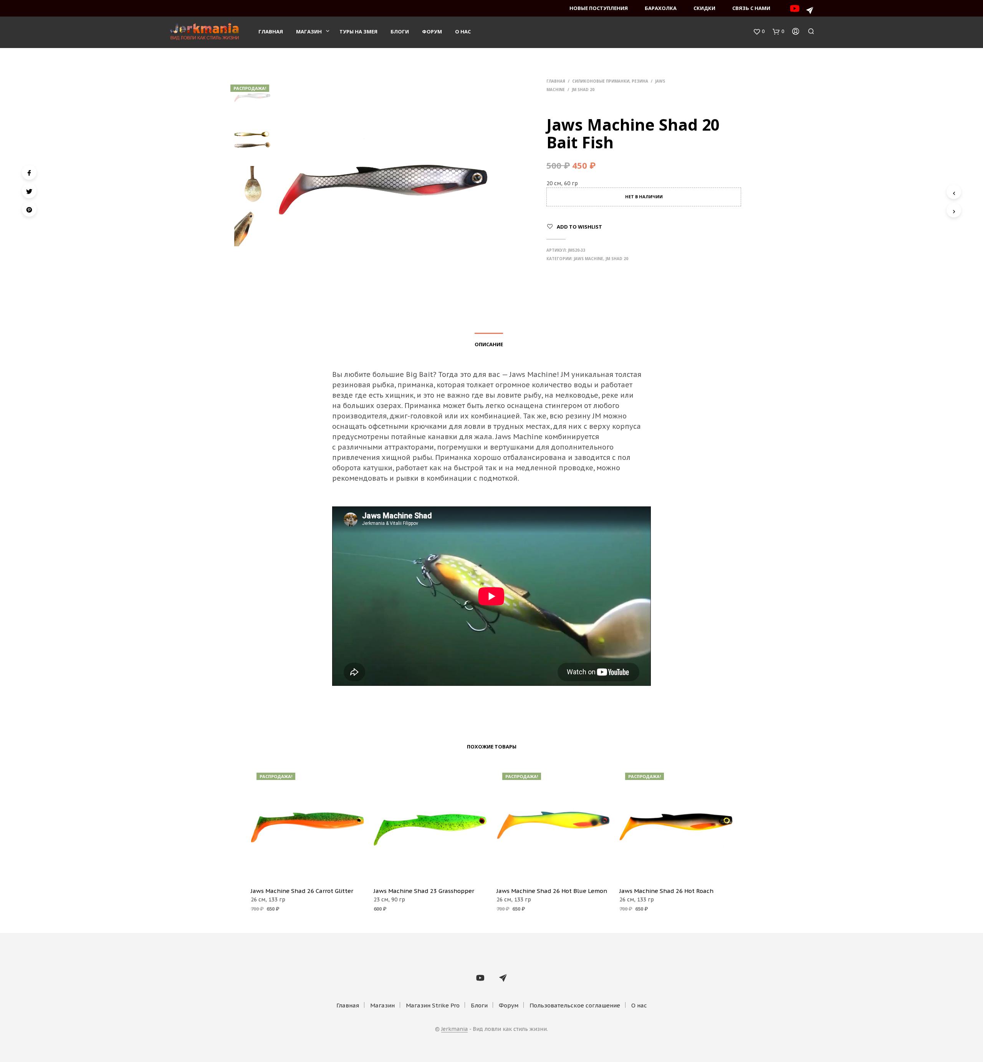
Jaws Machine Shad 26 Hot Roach (666, 890)
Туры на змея (358, 31)
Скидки (704, 8)
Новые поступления (598, 8)
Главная (270, 31)
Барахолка (661, 8)
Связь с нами (751, 8)
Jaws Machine (588, 258)
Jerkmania (454, 1029)
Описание (489, 344)
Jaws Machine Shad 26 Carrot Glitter (302, 890)
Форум (432, 31)
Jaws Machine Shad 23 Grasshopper (424, 890)
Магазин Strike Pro (433, 1005)
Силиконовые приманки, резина (610, 81)
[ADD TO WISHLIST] (307, 870)
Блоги (400, 31)
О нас (463, 31)
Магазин (309, 31)
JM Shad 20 (583, 89)
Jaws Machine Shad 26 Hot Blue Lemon (551, 890)
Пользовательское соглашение (575, 1005)
